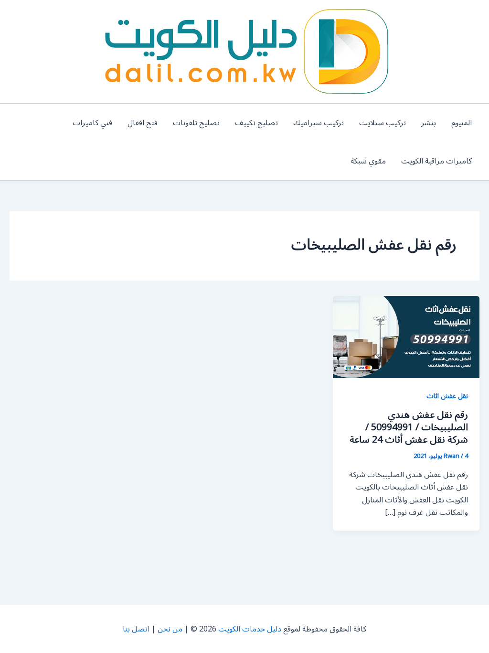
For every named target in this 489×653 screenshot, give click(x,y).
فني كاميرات (92, 123)
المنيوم (461, 123)
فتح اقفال (143, 123)
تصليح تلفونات (196, 123)
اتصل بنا (136, 629)
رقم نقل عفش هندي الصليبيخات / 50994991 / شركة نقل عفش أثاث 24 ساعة (409, 427)
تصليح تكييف (256, 123)
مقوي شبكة (368, 161)
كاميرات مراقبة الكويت (436, 161)
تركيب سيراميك (318, 123)
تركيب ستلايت (382, 123)
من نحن (170, 629)
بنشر (428, 123)
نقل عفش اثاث (447, 396)
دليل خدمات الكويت (249, 629)
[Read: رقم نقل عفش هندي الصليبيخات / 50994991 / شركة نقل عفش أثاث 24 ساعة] (406, 336)
